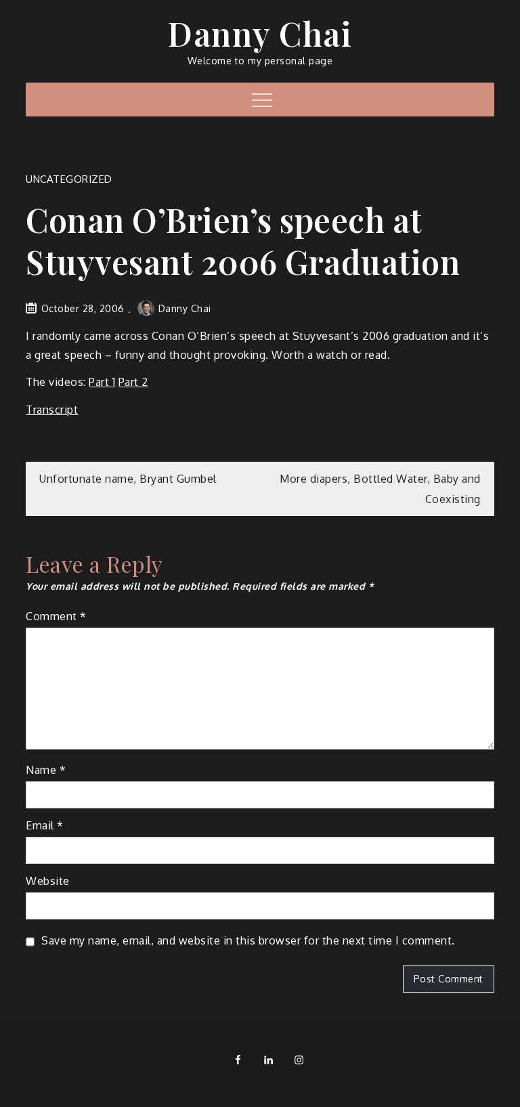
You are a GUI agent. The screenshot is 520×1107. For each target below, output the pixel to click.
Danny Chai (260, 33)
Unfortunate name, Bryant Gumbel (128, 478)
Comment (56, 616)
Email (45, 825)
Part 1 (102, 382)
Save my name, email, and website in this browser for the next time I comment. (248, 940)
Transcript (52, 409)
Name (46, 770)
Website (48, 881)
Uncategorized (69, 179)
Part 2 (133, 382)
